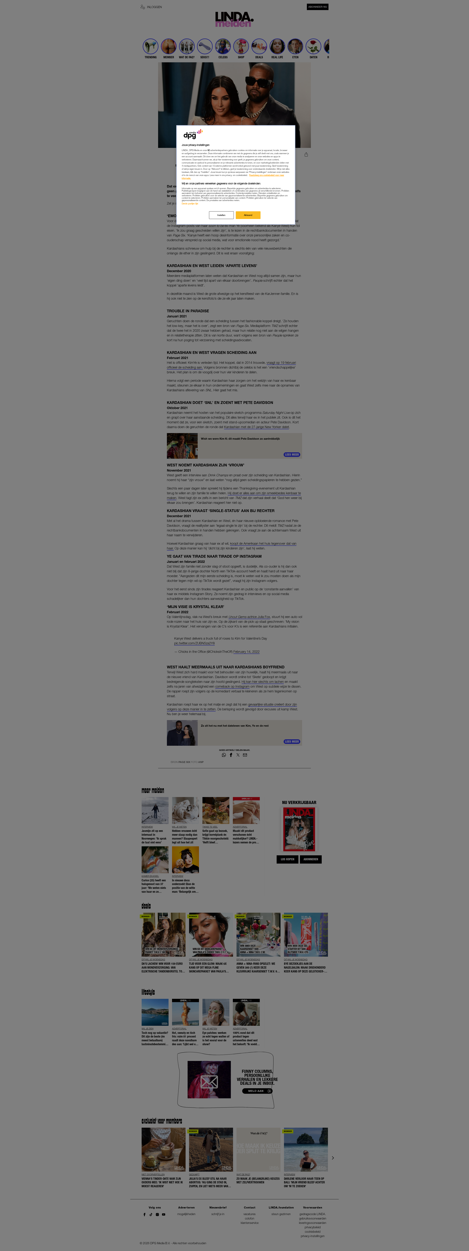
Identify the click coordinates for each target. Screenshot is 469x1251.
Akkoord (248, 215)
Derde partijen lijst (190, 203)
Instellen (221, 215)
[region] (235, 175)
